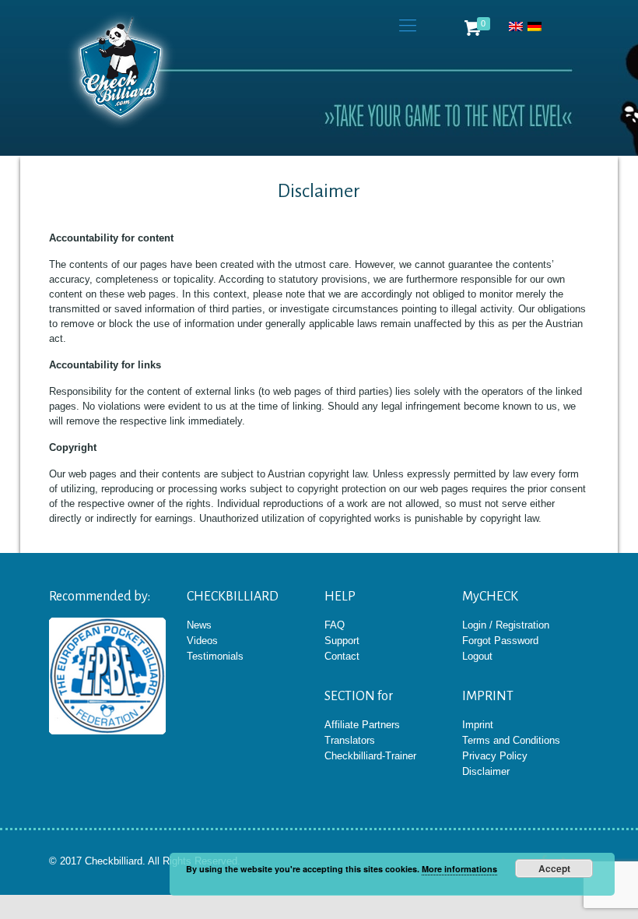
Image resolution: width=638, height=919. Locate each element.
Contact (341, 656)
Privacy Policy (495, 756)
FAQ (334, 625)
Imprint (477, 725)
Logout (477, 656)
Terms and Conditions (511, 740)
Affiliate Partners (362, 725)
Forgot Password (500, 640)
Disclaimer (486, 771)
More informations (459, 869)
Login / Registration (505, 625)
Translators (349, 740)
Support (341, 640)
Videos (202, 640)
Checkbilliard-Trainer (370, 756)
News (199, 625)
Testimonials (215, 656)
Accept (554, 868)
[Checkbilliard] (121, 70)
